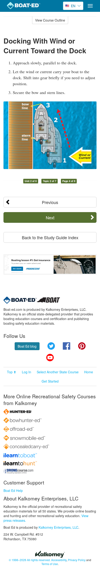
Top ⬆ (11, 372)
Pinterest (82, 346)
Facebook (66, 346)
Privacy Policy (77, 560)
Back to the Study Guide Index (50, 237)
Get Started (50, 381)
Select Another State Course (58, 372)
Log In (26, 372)
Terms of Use (49, 564)
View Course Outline (50, 20)
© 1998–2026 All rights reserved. (29, 560)
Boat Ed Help (13, 490)
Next (50, 217)
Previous (50, 202)
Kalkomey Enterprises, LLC (58, 527)
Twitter (51, 346)
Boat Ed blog (27, 346)
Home (88, 372)
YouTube (50, 357)
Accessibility (59, 560)
